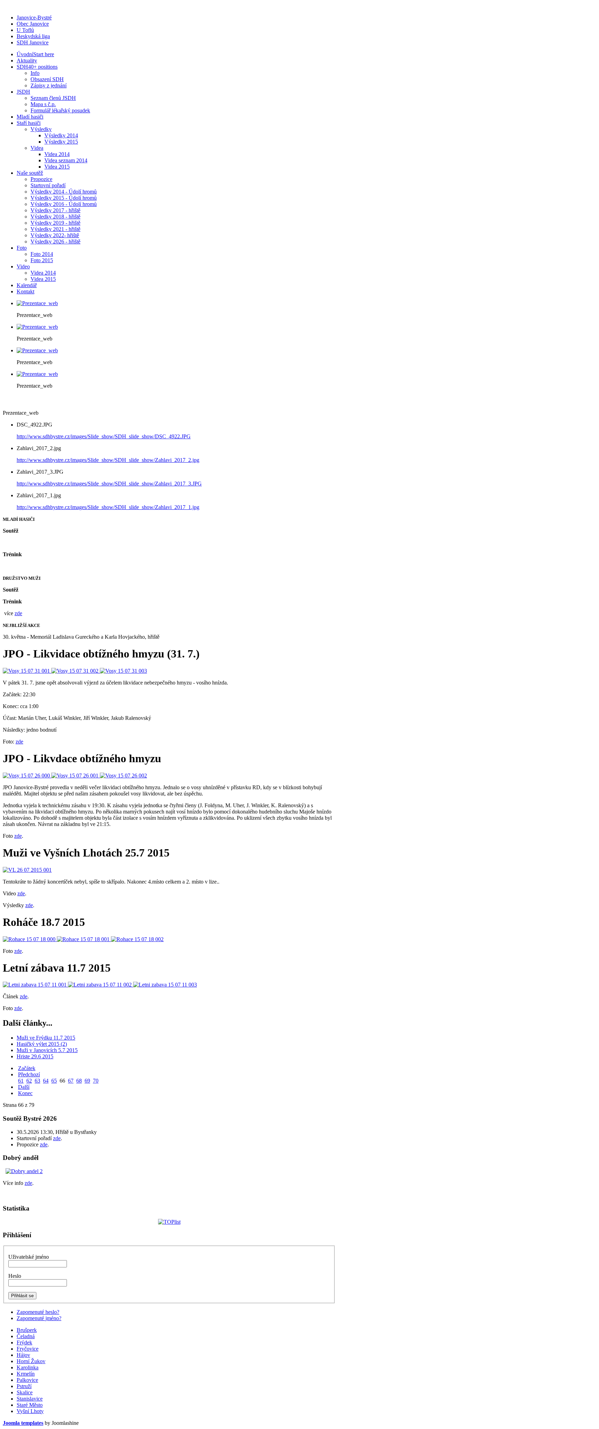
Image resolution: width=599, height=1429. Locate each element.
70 (95, 1081)
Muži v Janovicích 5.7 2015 (47, 1050)
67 (70, 1081)
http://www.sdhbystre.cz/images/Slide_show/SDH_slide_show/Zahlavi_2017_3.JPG (109, 484)
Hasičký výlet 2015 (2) (42, 1044)
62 (29, 1081)
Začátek (26, 1068)
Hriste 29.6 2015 (35, 1056)
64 (46, 1081)
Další (23, 1087)
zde (18, 613)
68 (79, 1081)
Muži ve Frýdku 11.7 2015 (46, 1038)
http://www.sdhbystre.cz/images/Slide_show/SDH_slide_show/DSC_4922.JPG (104, 436)
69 (87, 1081)
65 (54, 1081)
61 (21, 1081)
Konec (25, 1093)
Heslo (14, 1276)
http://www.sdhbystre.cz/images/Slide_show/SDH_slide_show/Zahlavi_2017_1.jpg (108, 507)
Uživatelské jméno (28, 1257)
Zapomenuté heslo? (38, 1312)
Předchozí (29, 1074)
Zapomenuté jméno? (39, 1318)
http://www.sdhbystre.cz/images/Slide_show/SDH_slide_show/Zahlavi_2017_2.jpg (108, 460)
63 (37, 1081)
